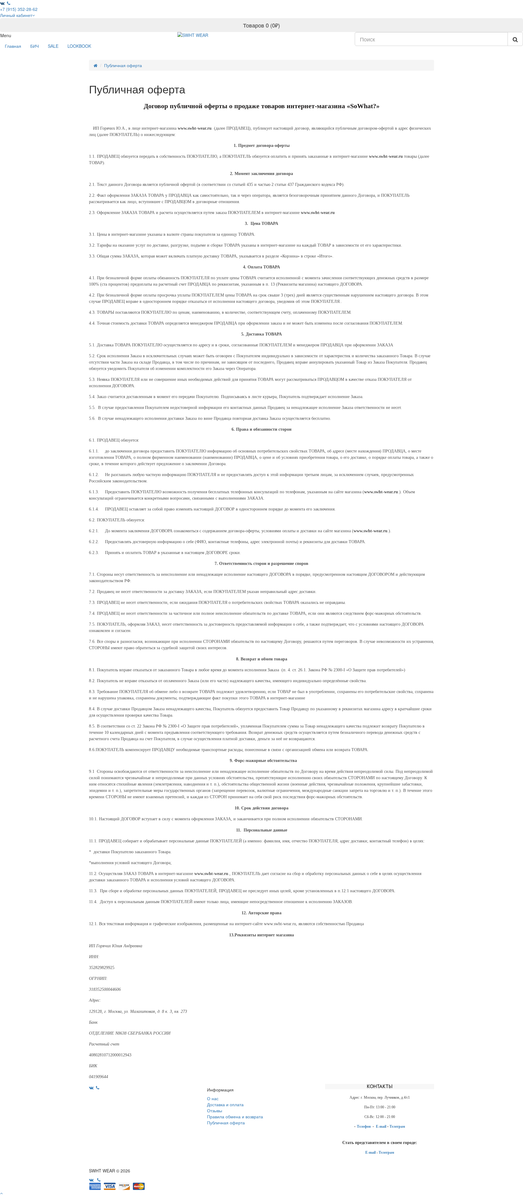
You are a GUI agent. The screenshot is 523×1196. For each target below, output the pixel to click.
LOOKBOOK (79, 46)
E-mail (381, 1126)
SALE (53, 46)
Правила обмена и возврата (235, 1116)
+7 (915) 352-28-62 (19, 9)
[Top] (1, 1193)
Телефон (364, 1126)
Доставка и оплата (225, 1104)
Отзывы (214, 1110)
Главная (13, 46)
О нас (213, 1098)
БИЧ (34, 46)
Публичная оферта (123, 65)
